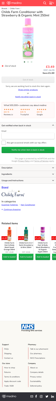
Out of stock (28, 79)
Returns (7, 372)
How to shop (9, 367)
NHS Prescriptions (37, 358)
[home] (19, 3)
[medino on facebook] (35, 396)
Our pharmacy (36, 353)
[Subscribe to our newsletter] (30, 396)
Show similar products (28, 89)
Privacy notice (35, 377)
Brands (4, 8)
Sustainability (35, 381)
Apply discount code (12, 381)
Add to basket (9, 257)
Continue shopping (12, 209)
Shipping (7, 353)
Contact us (8, 358)
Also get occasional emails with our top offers (26, 142)
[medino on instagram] (40, 396)
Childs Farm (15, 8)
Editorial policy (36, 386)
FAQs (6, 349)
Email (4, 131)
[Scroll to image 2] (28, 62)
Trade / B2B (9, 386)
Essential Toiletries (10, 204)
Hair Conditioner (28, 204)
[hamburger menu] (3, 3)
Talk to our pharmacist (39, 349)
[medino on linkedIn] (51, 396)
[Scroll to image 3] (31, 62)
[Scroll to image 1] (24, 62)
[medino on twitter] (46, 396)
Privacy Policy (24, 161)
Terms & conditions (12, 377)
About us (34, 367)
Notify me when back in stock (28, 96)
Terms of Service (41, 161)
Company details (36, 372)
